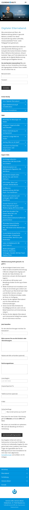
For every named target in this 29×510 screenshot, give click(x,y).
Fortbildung (5, 477)
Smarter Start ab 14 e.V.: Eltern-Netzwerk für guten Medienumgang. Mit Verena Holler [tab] (13, 206)
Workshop (4, 469)
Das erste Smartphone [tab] (10, 110)
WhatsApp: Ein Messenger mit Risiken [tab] (12, 121)
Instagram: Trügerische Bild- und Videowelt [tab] (11, 126)
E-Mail (3, 401)
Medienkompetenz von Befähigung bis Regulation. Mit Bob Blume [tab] (12, 169)
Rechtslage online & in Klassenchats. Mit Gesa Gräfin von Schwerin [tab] (12, 161)
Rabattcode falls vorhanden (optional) (12, 355)
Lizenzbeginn (5, 378)
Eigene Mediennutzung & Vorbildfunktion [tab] (10, 106)
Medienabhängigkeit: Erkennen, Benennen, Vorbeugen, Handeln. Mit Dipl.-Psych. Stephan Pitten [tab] (14, 252)
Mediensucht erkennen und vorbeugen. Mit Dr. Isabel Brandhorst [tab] (11, 198)
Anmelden (6, 88)
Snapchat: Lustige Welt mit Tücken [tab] (11, 138)
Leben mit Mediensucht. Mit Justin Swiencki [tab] (11, 244)
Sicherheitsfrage (6, 409)
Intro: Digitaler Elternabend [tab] (11, 101)
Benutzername (5, 74)
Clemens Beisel (6, 481)
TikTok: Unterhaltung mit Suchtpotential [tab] (10, 132)
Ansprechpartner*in (7, 386)
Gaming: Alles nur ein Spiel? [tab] (11, 142)
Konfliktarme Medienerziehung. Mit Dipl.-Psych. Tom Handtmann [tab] (11, 190)
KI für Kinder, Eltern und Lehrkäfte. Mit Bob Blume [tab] (10, 184)
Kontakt (3, 485)
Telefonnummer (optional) (9, 394)
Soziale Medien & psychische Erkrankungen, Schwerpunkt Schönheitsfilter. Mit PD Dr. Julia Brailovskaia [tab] (12, 236)
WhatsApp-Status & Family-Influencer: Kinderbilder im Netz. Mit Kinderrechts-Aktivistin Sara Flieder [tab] (14, 226)
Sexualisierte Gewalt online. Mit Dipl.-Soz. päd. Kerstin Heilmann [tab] (11, 177)
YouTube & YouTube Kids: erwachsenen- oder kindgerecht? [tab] (10, 148)
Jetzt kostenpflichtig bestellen (12, 435)
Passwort (4, 80)
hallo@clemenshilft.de (10, 505)
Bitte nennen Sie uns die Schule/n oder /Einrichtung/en (13, 339)
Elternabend (5, 473)
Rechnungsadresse (7, 363)
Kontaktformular (6, 455)
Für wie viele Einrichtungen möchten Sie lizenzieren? (13, 330)
